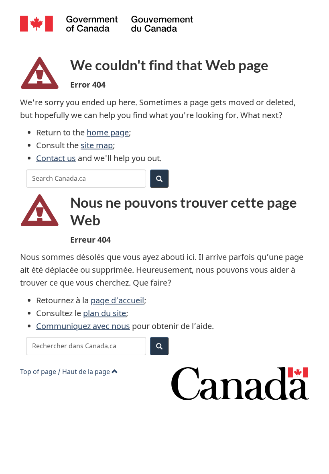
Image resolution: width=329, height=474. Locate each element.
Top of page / (65, 371)
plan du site (104, 313)
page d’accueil (117, 300)
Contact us (56, 158)
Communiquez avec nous (83, 326)
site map (97, 145)
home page (108, 132)
